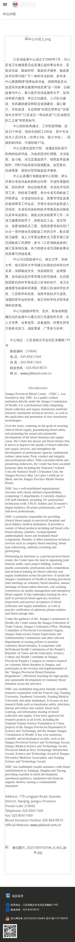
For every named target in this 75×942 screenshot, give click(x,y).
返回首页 (17, 896)
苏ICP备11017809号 (57, 918)
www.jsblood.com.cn (35, 373)
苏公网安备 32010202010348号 (28, 918)
